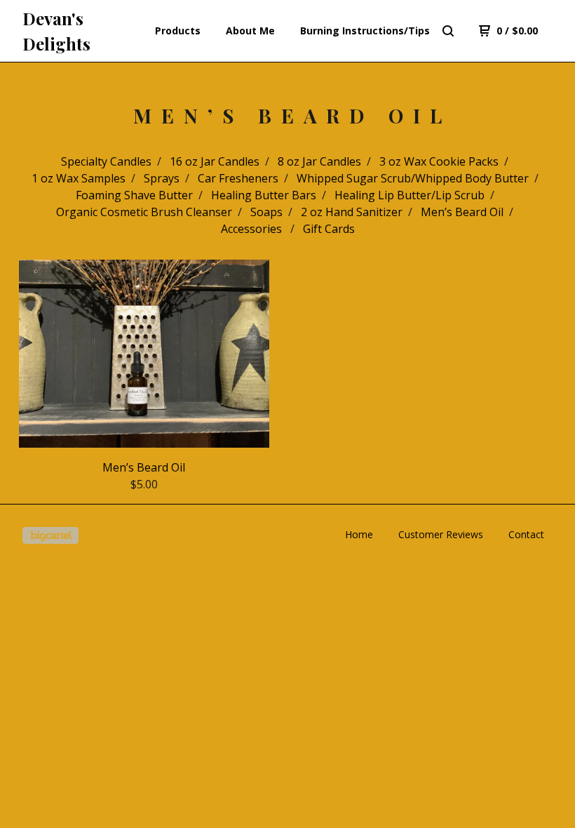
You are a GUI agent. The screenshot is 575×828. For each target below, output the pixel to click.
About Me (250, 30)
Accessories (253, 228)
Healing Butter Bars (263, 195)
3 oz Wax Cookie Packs (439, 161)
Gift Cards (329, 228)
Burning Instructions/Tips (365, 30)
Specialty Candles (106, 161)
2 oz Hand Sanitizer (351, 212)
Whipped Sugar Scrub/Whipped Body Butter (413, 178)
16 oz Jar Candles (214, 161)
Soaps (266, 212)
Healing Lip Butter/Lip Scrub (409, 195)
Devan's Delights (56, 31)
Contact (526, 534)
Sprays (162, 178)
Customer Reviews (440, 534)
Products (178, 30)
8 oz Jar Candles (319, 161)
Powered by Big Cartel (50, 535)
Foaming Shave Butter (134, 195)
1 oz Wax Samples (79, 178)
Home (359, 534)
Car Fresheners (238, 178)
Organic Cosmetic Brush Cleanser (144, 212)
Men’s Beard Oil (462, 212)
